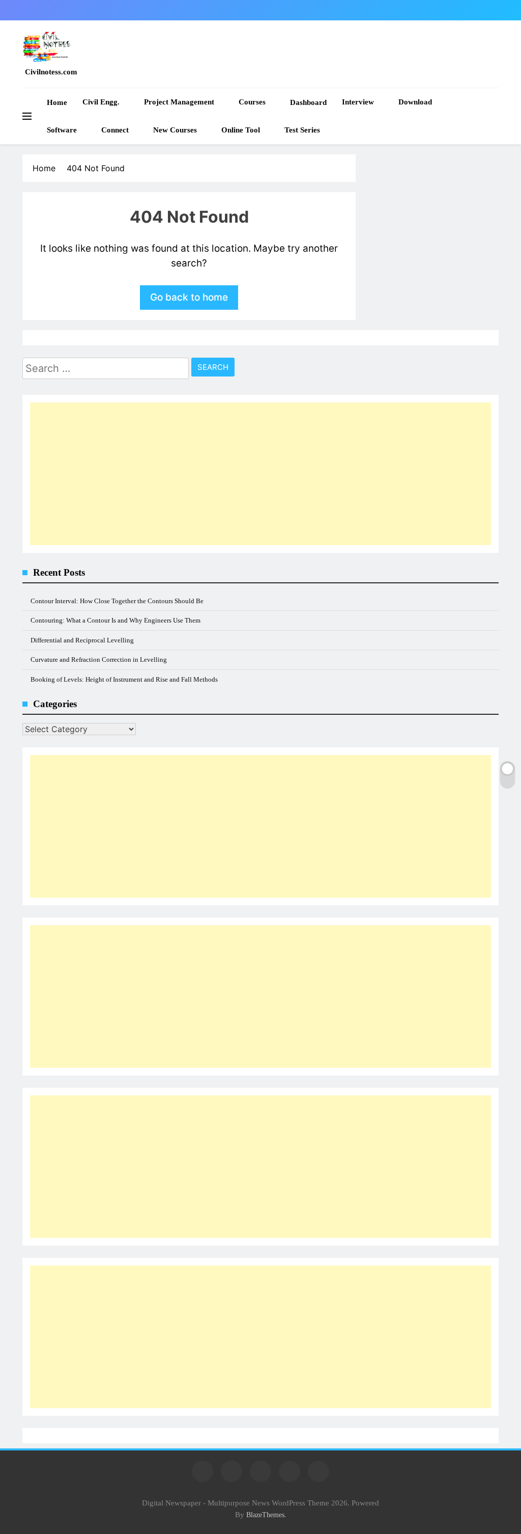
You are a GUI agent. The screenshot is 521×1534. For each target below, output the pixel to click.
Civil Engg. (101, 102)
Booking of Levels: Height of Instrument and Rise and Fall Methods (124, 679)
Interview (358, 102)
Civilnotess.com (51, 72)
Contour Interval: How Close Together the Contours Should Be (117, 601)
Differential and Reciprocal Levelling (82, 640)
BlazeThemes (265, 1515)
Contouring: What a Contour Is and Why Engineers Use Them (115, 620)
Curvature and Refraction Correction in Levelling (99, 659)
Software (62, 130)
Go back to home (189, 297)
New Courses (175, 130)
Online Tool (240, 130)
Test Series (302, 130)
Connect (115, 130)
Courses (252, 102)
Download (415, 102)
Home (57, 102)
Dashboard (308, 102)
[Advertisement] (260, 473)
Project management (179, 102)
